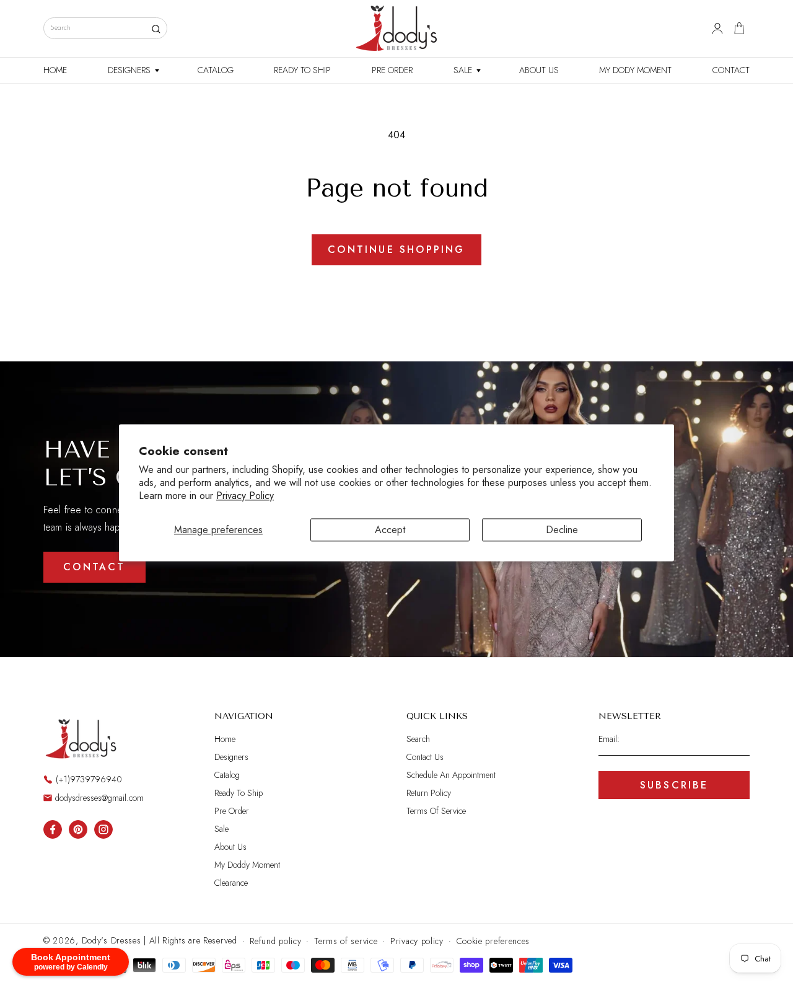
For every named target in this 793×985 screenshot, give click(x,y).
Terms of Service (436, 811)
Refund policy (275, 941)
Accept (390, 530)
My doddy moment (247, 865)
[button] (132, 71)
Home (224, 739)
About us (230, 847)
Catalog (227, 775)
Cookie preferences (493, 941)
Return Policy (428, 793)
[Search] (156, 29)
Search (418, 739)
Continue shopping (396, 249)
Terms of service (345, 941)
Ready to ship (238, 793)
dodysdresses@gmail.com (99, 798)
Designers (231, 757)
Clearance (231, 883)
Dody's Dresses (111, 940)
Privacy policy (417, 941)
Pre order (231, 811)
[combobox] (105, 28)
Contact (94, 567)
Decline (562, 530)
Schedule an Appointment (451, 775)
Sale (221, 829)
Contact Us (425, 757)
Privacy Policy (245, 495)
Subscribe (674, 785)
